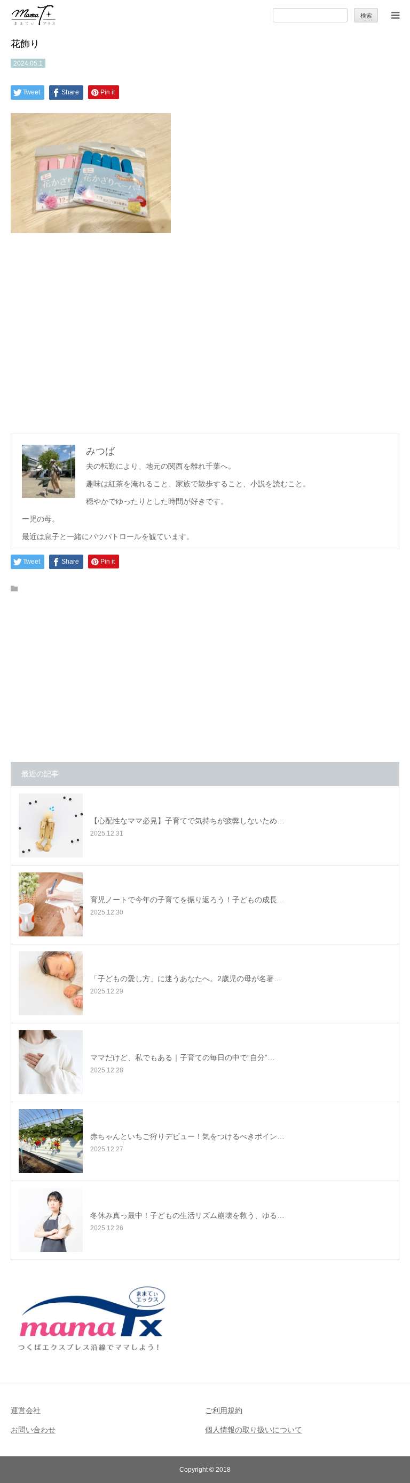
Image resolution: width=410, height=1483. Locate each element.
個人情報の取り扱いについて (253, 1429)
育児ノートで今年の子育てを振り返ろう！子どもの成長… (187, 899)
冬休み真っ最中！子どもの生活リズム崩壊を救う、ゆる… (187, 1215)
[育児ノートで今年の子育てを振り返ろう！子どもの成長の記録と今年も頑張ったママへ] (51, 904)
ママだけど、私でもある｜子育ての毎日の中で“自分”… (182, 1057)
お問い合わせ (33, 1429)
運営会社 (26, 1410)
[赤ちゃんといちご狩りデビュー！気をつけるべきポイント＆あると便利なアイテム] (51, 1141)
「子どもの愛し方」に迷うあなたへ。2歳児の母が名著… (185, 978)
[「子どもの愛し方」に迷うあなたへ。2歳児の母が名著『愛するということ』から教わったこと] (51, 983)
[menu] (395, 15)
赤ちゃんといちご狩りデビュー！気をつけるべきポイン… (187, 1136)
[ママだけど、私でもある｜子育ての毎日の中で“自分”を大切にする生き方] (51, 1062)
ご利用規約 (223, 1410)
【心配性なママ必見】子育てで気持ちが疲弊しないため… (187, 820)
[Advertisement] (205, 330)
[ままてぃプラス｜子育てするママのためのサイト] (34, 15)
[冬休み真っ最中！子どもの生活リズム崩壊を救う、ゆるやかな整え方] (51, 1220)
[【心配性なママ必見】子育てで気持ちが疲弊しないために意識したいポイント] (51, 825)
